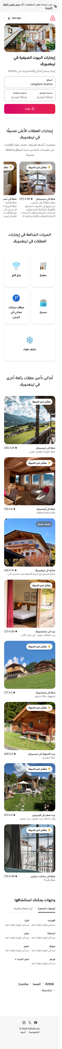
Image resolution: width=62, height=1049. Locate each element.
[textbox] (43, 97)
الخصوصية (34, 1032)
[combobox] (30, 84)
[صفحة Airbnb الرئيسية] (52, 18)
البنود (23, 1032)
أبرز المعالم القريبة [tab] (23, 908)
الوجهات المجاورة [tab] (46, 908)
